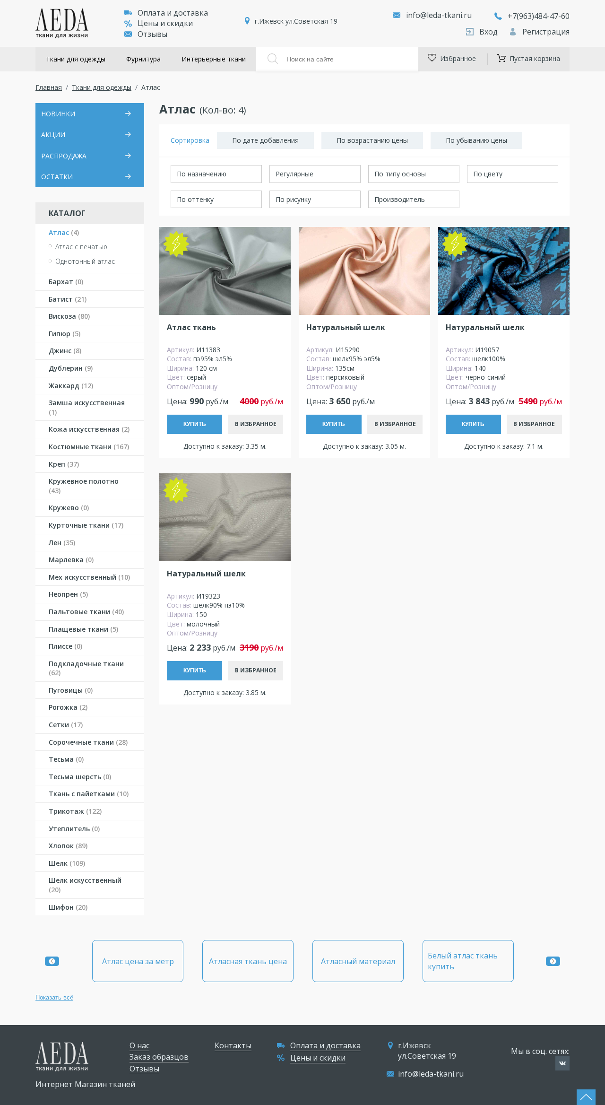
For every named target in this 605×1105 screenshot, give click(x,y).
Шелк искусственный (85, 885)
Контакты (233, 1045)
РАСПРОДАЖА (63, 155)
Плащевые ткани (83, 629)
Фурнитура (143, 58)
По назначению (201, 173)
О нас (139, 1045)
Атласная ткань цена (248, 961)
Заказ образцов (159, 1057)
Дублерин (71, 368)
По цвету (487, 173)
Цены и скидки (165, 23)
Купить (194, 424)
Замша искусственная (87, 407)
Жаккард (71, 385)
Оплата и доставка (173, 13)
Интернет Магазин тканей (85, 1084)
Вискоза (69, 316)
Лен (62, 542)
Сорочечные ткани (88, 742)
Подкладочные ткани (86, 668)
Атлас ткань (191, 327)
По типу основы (400, 173)
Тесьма (66, 759)
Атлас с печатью (81, 246)
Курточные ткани (86, 525)
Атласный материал (358, 961)
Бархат (66, 281)
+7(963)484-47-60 (539, 16)
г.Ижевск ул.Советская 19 (296, 21)
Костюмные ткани (89, 446)
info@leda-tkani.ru (439, 15)
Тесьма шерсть (80, 776)
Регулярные (294, 173)
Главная (48, 87)
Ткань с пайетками (89, 793)
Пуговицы (71, 690)
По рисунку (293, 199)
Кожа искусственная (89, 429)
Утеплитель (74, 828)
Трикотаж (75, 811)
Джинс (65, 350)
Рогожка (68, 707)
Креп (64, 464)
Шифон (68, 907)
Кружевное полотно (84, 486)
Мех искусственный (89, 577)
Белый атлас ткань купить (463, 960)
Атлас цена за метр (138, 961)
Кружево (69, 507)
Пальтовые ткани (86, 611)
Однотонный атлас (85, 261)
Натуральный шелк (345, 327)
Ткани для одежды (75, 58)
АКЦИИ (53, 134)
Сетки (66, 724)
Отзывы (152, 34)
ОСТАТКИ (57, 176)
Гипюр (64, 333)
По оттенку (195, 199)
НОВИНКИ (58, 113)
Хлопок (68, 845)
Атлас (64, 232)
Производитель (399, 199)
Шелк (67, 863)
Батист (67, 299)
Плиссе (65, 646)
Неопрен (68, 594)
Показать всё (54, 997)
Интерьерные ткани (214, 58)
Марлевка (71, 559)
